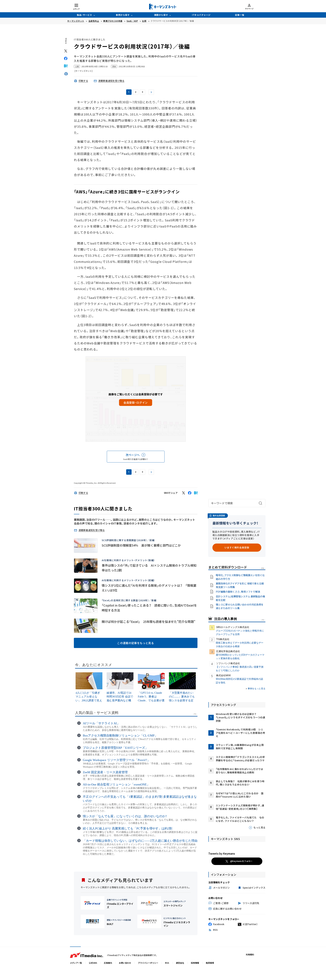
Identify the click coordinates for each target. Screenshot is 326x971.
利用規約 (250, 954)
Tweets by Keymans (221, 853)
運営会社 (180, 962)
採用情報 (195, 962)
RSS (167, 962)
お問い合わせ (125, 962)
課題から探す (161, 14)
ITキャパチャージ (201, 14)
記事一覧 (239, 14)
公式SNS (93, 962)
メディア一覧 (76, 962)
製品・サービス (84, 14)
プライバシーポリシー (148, 962)
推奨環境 (210, 962)
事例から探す (123, 14)
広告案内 (108, 962)
